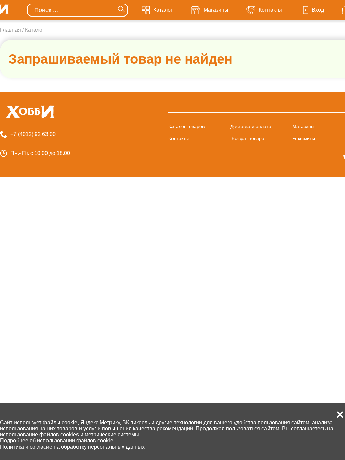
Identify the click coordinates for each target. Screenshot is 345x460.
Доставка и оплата (250, 126)
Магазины (303, 126)
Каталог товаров (186, 126)
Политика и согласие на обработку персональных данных (72, 447)
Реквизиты (303, 138)
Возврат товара (247, 138)
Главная (10, 30)
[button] (340, 414)
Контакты (178, 138)
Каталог (34, 30)
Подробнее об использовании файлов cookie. (57, 440)
